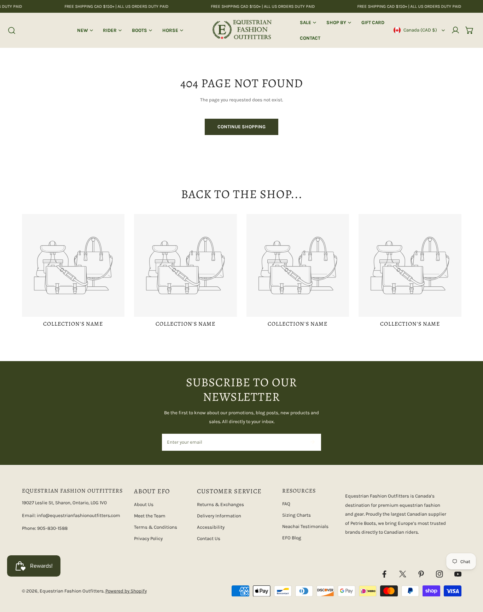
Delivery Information (219, 515)
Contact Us (208, 538)
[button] (469, 30)
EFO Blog (291, 537)
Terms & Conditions (155, 527)
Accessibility (211, 527)
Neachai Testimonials (305, 526)
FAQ (286, 503)
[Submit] (312, 442)
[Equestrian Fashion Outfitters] (242, 30)
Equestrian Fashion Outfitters (72, 591)
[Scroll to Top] (471, 575)
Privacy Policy (148, 538)
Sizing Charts (296, 515)
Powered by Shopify (126, 591)
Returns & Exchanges (220, 504)
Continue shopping (241, 126)
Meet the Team (149, 515)
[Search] (12, 30)
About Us (143, 504)
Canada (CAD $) (420, 30)
